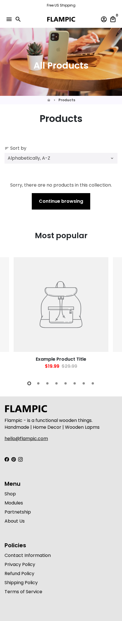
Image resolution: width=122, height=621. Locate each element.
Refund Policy (19, 573)
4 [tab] (56, 383)
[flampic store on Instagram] (20, 459)
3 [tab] (47, 383)
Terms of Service (23, 591)
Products (66, 100)
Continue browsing (61, 201)
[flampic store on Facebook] (7, 459)
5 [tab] (65, 383)
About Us (15, 521)
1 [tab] (29, 383)
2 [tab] (38, 383)
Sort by (15, 148)
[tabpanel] (61, 315)
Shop (10, 494)
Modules (14, 503)
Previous (10, 315)
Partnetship (18, 512)
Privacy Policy (20, 564)
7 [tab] (83, 383)
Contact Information (28, 555)
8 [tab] (93, 383)
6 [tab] (74, 383)
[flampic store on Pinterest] (13, 459)
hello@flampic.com (26, 438)
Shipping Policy (21, 582)
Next (112, 315)
